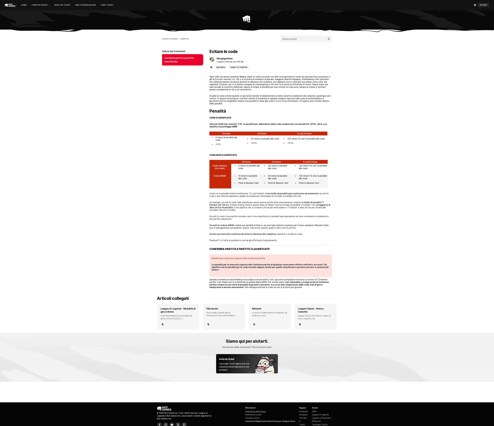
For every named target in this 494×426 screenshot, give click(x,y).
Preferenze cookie (253, 415)
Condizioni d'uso (252, 418)
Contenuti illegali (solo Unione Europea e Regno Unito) (270, 421)
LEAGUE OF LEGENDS (170, 39)
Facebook (303, 411)
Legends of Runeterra (321, 418)
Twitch (302, 424)
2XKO (314, 411)
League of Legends (320, 415)
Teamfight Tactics (320, 424)
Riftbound (316, 421)
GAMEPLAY (185, 39)
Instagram (303, 415)
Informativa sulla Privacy (255, 411)
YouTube (303, 418)
